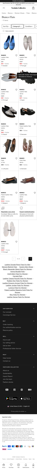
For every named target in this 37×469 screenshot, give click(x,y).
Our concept (7, 312)
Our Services (8, 308)
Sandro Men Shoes (26, 267)
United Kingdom (10, 459)
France (4, 459)
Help (4, 354)
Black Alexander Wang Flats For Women (17, 269)
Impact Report (7, 376)
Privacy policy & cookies (17, 411)
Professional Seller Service (12, 348)
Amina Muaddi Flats (17, 271)
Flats (28, 13)
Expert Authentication (27, 212)
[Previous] (14, 259)
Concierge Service (9, 315)
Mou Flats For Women (17, 295)
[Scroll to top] (30, 259)
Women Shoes (19, 13)
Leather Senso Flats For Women (18, 297)
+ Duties (6, 64)
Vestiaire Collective (11, 367)
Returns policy (8, 330)
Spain (30, 459)
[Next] (23, 259)
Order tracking (8, 324)
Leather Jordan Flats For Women (17, 285)
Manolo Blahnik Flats (9, 267)
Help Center (7, 358)
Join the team (7, 379)
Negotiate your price (8, 212)
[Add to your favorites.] (16, 55)
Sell (4, 336)
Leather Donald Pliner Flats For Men (17, 265)
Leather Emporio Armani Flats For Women (18, 283)
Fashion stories (8, 382)
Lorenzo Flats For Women (17, 288)
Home (4, 13)
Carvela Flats (17, 276)
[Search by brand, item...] (4, 8)
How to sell (6, 340)
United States (19, 459)
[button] (33, 8)
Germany (25, 459)
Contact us (6, 361)
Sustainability (7, 373)
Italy (34, 459)
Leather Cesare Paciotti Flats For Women (17, 278)
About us (6, 370)
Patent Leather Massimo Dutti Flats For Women (18, 291)
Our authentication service (12, 327)
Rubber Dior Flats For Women (17, 281)
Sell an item (7, 345)
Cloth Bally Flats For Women (17, 274)
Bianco (10, 13)
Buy (4, 321)
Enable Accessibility (18, 1)
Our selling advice (9, 343)
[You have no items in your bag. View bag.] (33, 8)
